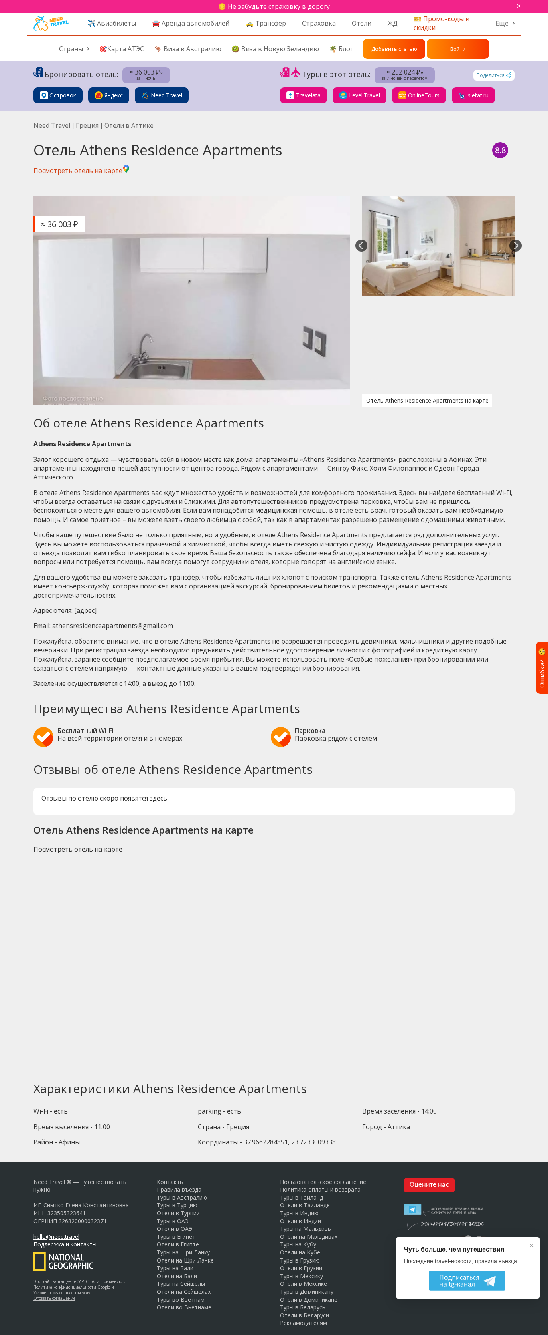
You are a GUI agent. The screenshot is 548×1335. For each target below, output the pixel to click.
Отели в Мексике (303, 1283)
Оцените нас (429, 1185)
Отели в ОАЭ (174, 1228)
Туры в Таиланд (301, 1197)
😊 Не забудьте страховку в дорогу (274, 6)
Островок (62, 95)
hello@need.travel (56, 1236)
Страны (71, 48)
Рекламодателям (303, 1323)
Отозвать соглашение (54, 1298)
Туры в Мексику (301, 1276)
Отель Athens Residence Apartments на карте (427, 400)
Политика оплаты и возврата (320, 1189)
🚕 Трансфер (266, 23)
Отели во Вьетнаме (184, 1307)
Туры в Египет (176, 1236)
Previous (361, 246)
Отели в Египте (178, 1244)
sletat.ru (478, 95)
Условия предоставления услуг (62, 1292)
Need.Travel (166, 95)
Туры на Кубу (298, 1244)
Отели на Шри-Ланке (185, 1260)
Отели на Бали (177, 1276)
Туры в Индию (299, 1213)
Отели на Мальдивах (308, 1236)
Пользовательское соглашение (323, 1182)
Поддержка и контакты (65, 1244)
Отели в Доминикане (308, 1299)
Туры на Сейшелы (181, 1283)
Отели (361, 23)
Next (515, 246)
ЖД (393, 23)
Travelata (308, 95)
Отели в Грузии (301, 1268)
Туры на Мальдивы (306, 1228)
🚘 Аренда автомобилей (190, 23)
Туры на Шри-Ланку (183, 1252)
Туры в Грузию (300, 1260)
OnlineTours (424, 95)
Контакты (170, 1182)
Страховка (319, 23)
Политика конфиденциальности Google (71, 1287)
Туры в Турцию (177, 1205)
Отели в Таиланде (305, 1205)
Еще (502, 23)
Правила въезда (179, 1189)
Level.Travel (364, 95)
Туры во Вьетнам (181, 1299)
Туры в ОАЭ (173, 1221)
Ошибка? (542, 667)
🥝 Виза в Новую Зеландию (275, 48)
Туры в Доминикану (306, 1291)
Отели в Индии (300, 1221)
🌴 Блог (341, 48)
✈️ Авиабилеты (111, 23)
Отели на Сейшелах (184, 1291)
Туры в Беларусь (302, 1307)
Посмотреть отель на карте (77, 170)
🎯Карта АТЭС (121, 48)
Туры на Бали (175, 1268)
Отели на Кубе (300, 1252)
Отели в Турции (178, 1213)
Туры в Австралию (182, 1197)
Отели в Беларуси (304, 1315)
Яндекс (113, 95)
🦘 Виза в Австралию (187, 48)
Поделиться (491, 75)
